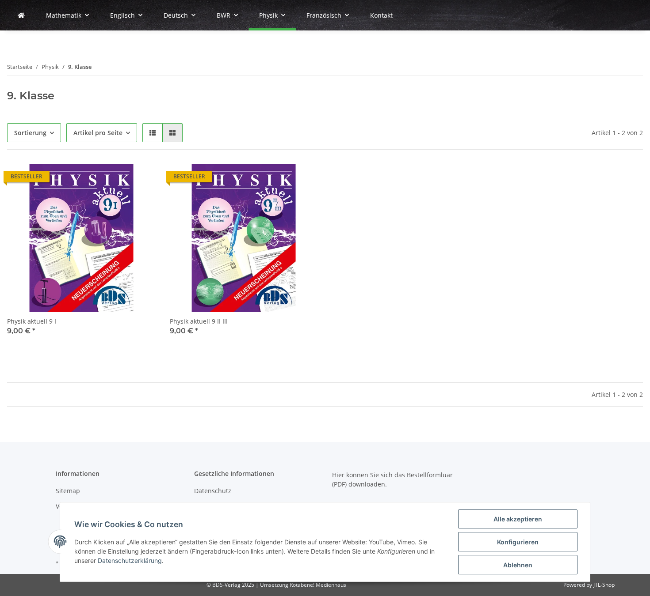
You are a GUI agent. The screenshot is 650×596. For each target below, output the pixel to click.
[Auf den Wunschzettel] (140, 179)
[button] (152, 132)
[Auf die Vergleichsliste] (117, 179)
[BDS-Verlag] (21, 15)
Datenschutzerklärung (130, 560)
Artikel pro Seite (97, 132)
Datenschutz (212, 491)
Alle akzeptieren (517, 519)
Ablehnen (517, 565)
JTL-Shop (604, 584)
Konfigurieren (518, 542)
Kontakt (381, 15)
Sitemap (68, 491)
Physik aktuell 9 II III (199, 321)
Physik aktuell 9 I (31, 321)
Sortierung (30, 132)
